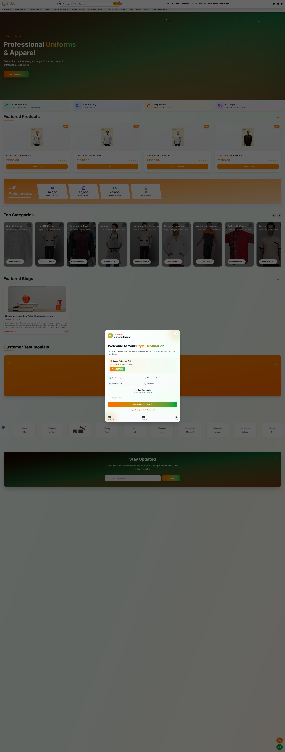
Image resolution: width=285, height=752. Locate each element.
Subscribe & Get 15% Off (142, 404)
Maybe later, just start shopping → (142, 410)
